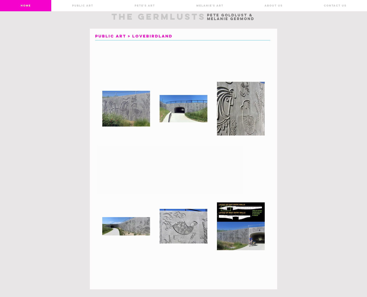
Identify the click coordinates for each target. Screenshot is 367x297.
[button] (82, 5)
